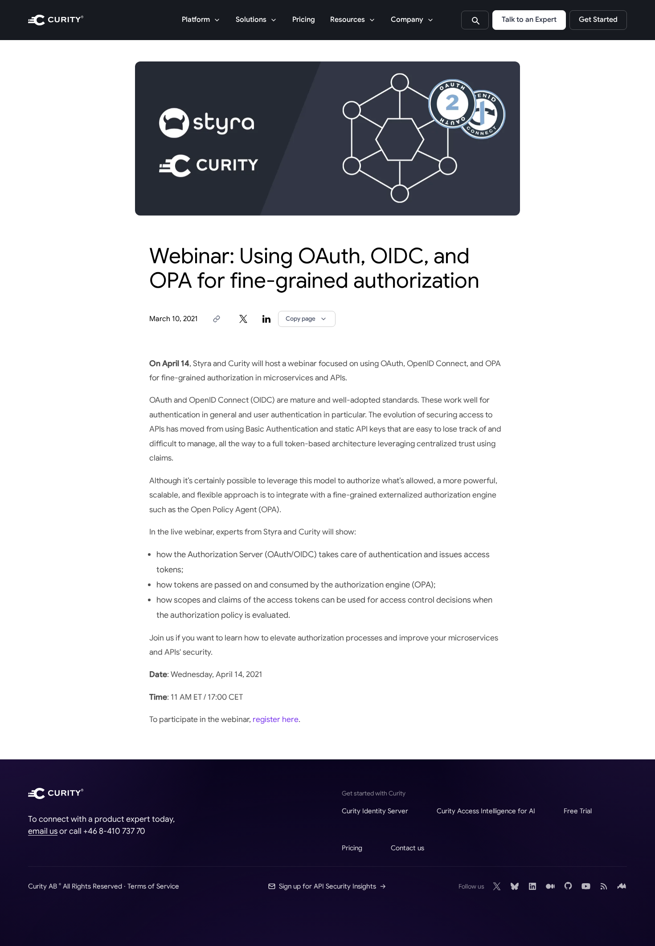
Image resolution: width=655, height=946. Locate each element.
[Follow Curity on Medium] (550, 886)
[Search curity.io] (475, 20)
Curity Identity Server (375, 811)
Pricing (303, 19)
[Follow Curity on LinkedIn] (532, 886)
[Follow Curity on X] (496, 886)
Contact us (407, 848)
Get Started (598, 19)
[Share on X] (243, 319)
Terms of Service (153, 886)
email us (42, 831)
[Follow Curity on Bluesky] (514, 886)
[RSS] (603, 886)
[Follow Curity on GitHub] (568, 886)
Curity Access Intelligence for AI (486, 811)
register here (276, 719)
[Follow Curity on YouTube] (586, 886)
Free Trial (578, 811)
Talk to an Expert (529, 19)
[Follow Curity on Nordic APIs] (621, 886)
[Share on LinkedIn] (266, 319)
